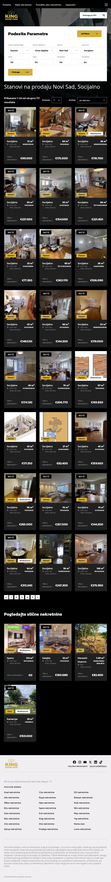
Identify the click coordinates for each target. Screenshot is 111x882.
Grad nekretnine (12, 792)
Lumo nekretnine (82, 829)
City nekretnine (46, 792)
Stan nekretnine (12, 813)
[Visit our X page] (90, 762)
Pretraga (16, 72)
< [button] (6, 597)
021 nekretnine (81, 792)
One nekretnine (46, 823)
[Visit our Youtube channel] (85, 762)
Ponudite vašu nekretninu (48, 4)
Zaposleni (70, 4)
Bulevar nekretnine (83, 797)
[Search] (104, 15)
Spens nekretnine (47, 808)
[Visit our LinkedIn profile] (95, 762)
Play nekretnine (82, 813)
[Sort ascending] (54, 100)
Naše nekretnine (23, 4)
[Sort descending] (59, 100)
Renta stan (79, 823)
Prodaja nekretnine (48, 829)
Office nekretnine (12, 802)
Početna (7, 4)
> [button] (37, 597)
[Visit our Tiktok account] (100, 762)
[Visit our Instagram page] (79, 762)
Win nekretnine (81, 808)
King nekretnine (47, 818)
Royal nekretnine (47, 797)
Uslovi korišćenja (98, 766)
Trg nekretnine (81, 818)
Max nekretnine (11, 818)
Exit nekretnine (46, 813)
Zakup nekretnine (13, 829)
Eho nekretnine (11, 808)
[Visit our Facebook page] (74, 762)
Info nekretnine (11, 797)
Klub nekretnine (82, 802)
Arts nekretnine (11, 823)
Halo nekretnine (47, 802)
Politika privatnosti (77, 766)
